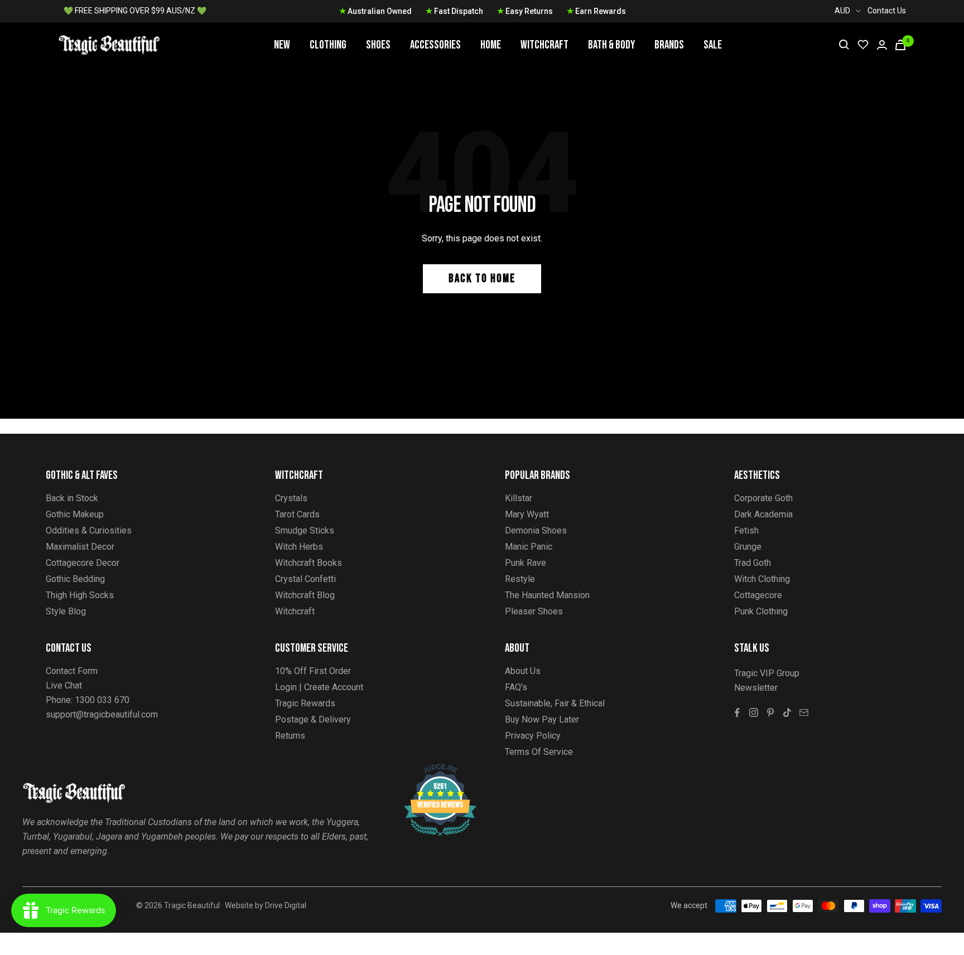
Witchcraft (544, 45)
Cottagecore (758, 595)
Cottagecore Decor (82, 563)
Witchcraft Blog (305, 595)
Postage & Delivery (313, 719)
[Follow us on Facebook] (737, 712)
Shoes (378, 45)
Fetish (746, 530)
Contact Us (886, 10)
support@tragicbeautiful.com (102, 714)
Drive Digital (285, 905)
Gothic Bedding (75, 579)
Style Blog (66, 611)
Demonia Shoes (536, 530)
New (282, 45)
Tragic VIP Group (766, 673)
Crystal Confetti (305, 579)
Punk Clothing (761, 611)
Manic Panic (528, 546)
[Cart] (900, 45)
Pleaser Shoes (534, 611)
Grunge (747, 546)
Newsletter (756, 687)
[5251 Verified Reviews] (430, 769)
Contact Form (72, 671)
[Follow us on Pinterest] (770, 712)
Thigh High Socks (80, 595)
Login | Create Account (319, 687)
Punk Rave (525, 563)
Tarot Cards (297, 514)
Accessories (435, 45)
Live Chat (64, 685)
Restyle (520, 579)
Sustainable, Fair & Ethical (555, 703)
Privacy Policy (533, 735)
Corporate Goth (763, 498)
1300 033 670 (102, 700)
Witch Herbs (299, 546)
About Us (523, 671)
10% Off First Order (313, 671)
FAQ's (516, 687)
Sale (712, 45)
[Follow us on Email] (804, 712)
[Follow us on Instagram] (753, 712)
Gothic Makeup (75, 514)
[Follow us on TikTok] (787, 712)
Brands (669, 45)
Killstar (518, 498)
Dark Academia (763, 514)
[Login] (882, 45)
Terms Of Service (539, 751)
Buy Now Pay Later (542, 719)
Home (490, 45)
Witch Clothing (762, 579)
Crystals (291, 498)
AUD (842, 10)
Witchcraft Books (308, 563)
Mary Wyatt (527, 514)
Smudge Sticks (304, 530)
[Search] (844, 45)
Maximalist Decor (80, 546)
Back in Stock (72, 498)
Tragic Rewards (305, 703)
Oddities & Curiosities (89, 530)
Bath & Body (611, 45)
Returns (290, 735)
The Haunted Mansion (547, 595)
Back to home (482, 278)
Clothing (328, 45)
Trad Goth (752, 563)
